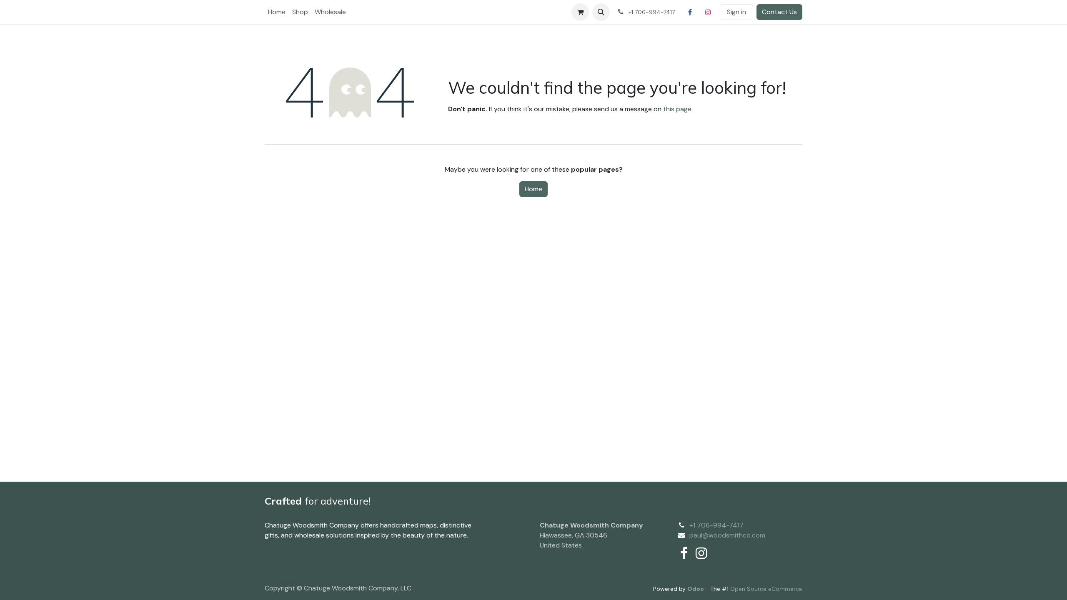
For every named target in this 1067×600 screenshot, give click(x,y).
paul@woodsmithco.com (727, 535)
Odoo (696, 588)
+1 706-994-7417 (716, 525)
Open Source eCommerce (766, 588)
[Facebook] (689, 12)
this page (677, 109)
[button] (601, 12)
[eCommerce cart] (580, 12)
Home (533, 189)
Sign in (736, 12)
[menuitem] (277, 12)
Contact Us (779, 12)
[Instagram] (708, 12)
